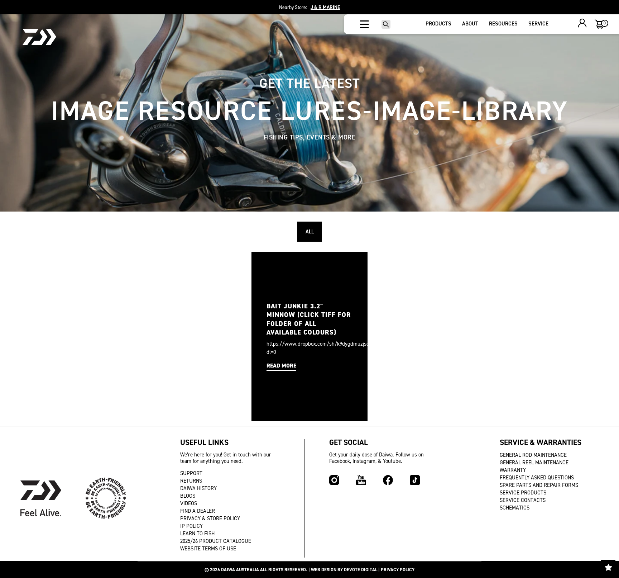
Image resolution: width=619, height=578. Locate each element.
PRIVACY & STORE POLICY (210, 518)
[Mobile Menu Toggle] (364, 24)
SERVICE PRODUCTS (523, 492)
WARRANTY (513, 470)
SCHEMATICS (514, 507)
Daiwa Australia (240, 570)
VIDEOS (188, 503)
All (310, 231)
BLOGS (187, 495)
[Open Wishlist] (608, 567)
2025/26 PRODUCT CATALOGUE (215, 541)
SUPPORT (191, 473)
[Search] (386, 24)
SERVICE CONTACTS (523, 500)
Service (538, 23)
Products (438, 23)
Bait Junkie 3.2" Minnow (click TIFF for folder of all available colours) (309, 319)
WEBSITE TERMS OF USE (208, 548)
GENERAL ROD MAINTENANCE (533, 455)
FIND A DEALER (197, 511)
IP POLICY (191, 526)
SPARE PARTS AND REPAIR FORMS (539, 485)
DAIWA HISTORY (198, 488)
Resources (503, 23)
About (470, 23)
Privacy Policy (397, 570)
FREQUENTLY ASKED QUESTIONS (537, 477)
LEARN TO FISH (197, 533)
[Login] (582, 24)
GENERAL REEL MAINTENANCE (534, 462)
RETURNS (191, 480)
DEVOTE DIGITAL (360, 570)
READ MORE (281, 365)
